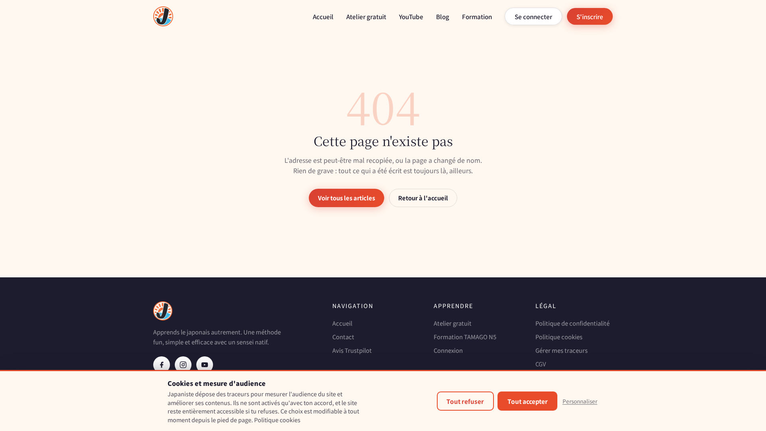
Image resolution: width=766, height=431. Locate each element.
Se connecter (533, 16)
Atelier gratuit (366, 16)
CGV (540, 364)
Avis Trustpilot (352, 350)
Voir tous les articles (346, 198)
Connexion (448, 350)
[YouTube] (204, 364)
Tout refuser (465, 401)
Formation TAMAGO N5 (465, 336)
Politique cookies (558, 336)
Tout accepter (527, 401)
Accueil (323, 16)
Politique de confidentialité (572, 323)
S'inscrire (589, 16)
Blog (442, 16)
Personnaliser (580, 401)
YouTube (411, 16)
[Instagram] (183, 364)
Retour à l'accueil (423, 198)
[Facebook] (161, 364)
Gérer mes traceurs (561, 350)
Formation (477, 16)
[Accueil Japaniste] (163, 16)
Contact (343, 336)
